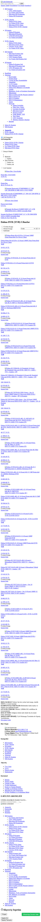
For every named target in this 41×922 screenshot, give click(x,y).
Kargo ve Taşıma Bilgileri (13, 787)
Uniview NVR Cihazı (16, 46)
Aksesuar (8, 75)
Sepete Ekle (4, 254)
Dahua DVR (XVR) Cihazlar (18, 27)
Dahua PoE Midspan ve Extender (19, 87)
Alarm (11, 102)
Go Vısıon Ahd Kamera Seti (18, 59)
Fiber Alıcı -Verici (18, 107)
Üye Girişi (8, 766)
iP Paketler (8, 62)
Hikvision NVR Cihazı (16, 44)
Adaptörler (12, 82)
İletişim (7, 780)
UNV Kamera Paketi (15, 57)
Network (11, 103)
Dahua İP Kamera (14, 32)
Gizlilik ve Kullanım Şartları (13, 789)
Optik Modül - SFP (19, 114)
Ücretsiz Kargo (8, 227)
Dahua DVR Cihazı (15, 21)
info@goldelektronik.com (23, 731)
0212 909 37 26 (23, 729)
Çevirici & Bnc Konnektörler (18, 80)
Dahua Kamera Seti (15, 55)
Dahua (9, 158)
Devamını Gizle (6, 720)
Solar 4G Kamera (10, 125)
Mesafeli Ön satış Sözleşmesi (14, 790)
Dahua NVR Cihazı (15, 43)
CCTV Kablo (13, 84)
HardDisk (8, 73)
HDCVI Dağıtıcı (14, 98)
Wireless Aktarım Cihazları (21, 120)
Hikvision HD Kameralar (17, 14)
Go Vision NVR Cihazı (16, 48)
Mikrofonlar (12, 93)
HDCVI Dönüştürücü (15, 100)
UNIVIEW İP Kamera (16, 36)
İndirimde (6, 231)
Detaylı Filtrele (8, 151)
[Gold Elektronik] (7, 1)
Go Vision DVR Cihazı (16, 23)
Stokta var (10, 162)
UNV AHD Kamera (15, 11)
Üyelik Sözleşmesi (10, 785)
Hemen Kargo (7, 229)
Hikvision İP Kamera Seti (17, 66)
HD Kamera (9, 9)
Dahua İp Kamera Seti (16, 64)
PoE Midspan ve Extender (17, 86)
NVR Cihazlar (9, 41)
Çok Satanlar (7, 168)
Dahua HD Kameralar (16, 16)
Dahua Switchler (18, 105)
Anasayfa (8, 130)
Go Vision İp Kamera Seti (17, 70)
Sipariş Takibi (9, 781)
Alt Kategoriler (8, 137)
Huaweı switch (17, 112)
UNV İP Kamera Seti (15, 68)
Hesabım (7, 812)
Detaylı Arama (9, 770)
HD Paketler (9, 52)
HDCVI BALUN (14, 96)
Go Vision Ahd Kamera (16, 12)
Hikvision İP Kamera (15, 34)
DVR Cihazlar (9, 19)
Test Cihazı (16, 116)
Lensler (11, 89)
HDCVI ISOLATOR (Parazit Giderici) (21, 95)
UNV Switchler (18, 118)
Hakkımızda (8, 772)
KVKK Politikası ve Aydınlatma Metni (17, 792)
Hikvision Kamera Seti (16, 53)
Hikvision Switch (18, 111)
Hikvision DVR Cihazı (16, 25)
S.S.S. (7, 768)
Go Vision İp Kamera (15, 37)
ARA (21, 3)
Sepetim (7, 811)
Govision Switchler (19, 109)
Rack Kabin (12, 77)
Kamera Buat (13, 78)
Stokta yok (10, 164)
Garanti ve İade (9, 783)
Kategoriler (8, 809)
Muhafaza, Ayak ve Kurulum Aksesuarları (22, 91)
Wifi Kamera (9, 127)
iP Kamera (8, 30)
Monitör (11, 121)
